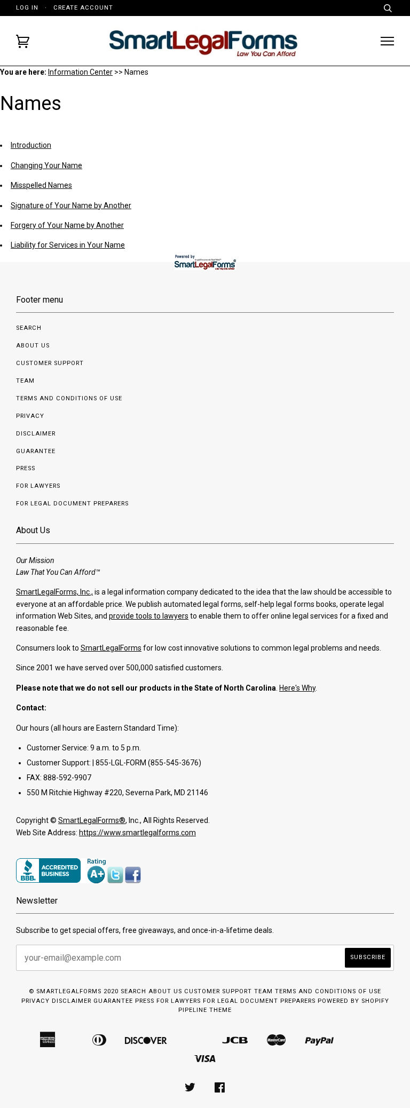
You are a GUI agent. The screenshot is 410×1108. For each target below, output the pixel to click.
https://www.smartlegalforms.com (137, 832)
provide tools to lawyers (148, 616)
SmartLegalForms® (91, 820)
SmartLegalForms (111, 648)
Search (29, 328)
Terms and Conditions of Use (69, 398)
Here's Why (297, 688)
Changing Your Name (46, 165)
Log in (27, 7)
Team (25, 380)
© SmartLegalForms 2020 (74, 991)
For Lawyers (38, 485)
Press (25, 468)
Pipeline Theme (205, 1010)
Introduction (31, 145)
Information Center (80, 72)
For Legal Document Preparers (72, 503)
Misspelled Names (41, 185)
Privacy (30, 416)
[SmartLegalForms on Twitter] (190, 1089)
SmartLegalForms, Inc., (54, 592)
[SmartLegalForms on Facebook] (220, 1089)
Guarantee (36, 451)
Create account (83, 7)
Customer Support (50, 363)
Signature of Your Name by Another (71, 205)
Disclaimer (36, 433)
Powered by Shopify (353, 1001)
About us (33, 345)
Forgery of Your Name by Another (67, 225)
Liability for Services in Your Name (68, 245)
